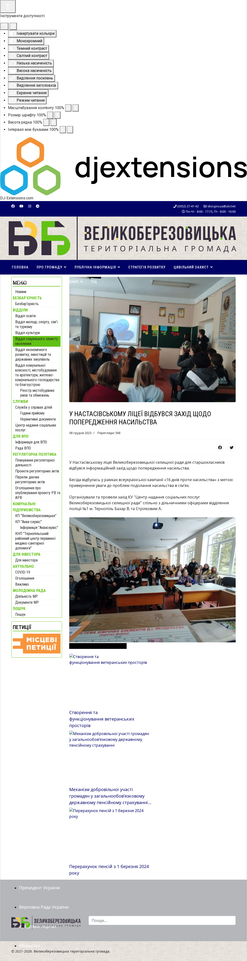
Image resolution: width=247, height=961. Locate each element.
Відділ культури (27, 332)
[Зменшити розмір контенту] (68, 108)
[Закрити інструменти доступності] (13, 26)
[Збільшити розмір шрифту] (57, 115)
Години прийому (32, 413)
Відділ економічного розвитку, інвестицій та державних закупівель (33, 354)
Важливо (22, 584)
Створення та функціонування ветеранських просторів (101, 718)
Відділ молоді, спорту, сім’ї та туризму (36, 324)
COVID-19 (22, 572)
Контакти (51, 282)
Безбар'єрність (27, 304)
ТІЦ (94, 282)
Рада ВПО (23, 448)
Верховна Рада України (44, 907)
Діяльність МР (26, 596)
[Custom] (37, 206)
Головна (20, 267)
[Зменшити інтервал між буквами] (63, 129)
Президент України (39, 888)
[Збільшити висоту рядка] (53, 122)
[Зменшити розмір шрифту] (50, 115)
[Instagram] (29, 206)
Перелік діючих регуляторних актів (30, 479)
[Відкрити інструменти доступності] (8, 6)
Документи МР (27, 602)
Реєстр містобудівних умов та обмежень (37, 393)
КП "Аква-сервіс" (28, 521)
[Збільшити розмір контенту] (75, 108)
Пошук (20, 614)
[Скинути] (4, 26)
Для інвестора (26, 560)
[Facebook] (13, 206)
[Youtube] (21, 206)
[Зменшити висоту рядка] (46, 122)
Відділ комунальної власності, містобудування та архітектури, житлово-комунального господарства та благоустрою (37, 375)
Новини (20, 291)
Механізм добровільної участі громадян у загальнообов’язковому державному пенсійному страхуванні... (110, 795)
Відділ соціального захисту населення (36, 341)
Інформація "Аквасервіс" (39, 527)
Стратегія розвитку (146, 267)
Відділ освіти (25, 316)
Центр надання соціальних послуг (35, 427)
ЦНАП (74, 282)
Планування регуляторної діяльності (35, 462)
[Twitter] (231, 447)
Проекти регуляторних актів (37, 471)
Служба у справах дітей (33, 407)
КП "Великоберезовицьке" (35, 515)
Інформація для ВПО (31, 442)
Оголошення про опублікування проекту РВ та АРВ (37, 493)
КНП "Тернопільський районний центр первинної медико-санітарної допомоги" (35, 540)
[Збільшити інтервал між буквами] (70, 129)
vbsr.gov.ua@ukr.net (221, 206)
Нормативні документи (38, 419)
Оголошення (24, 578)
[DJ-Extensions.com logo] (123, 166)
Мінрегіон (29, 945)
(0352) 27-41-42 (188, 206)
